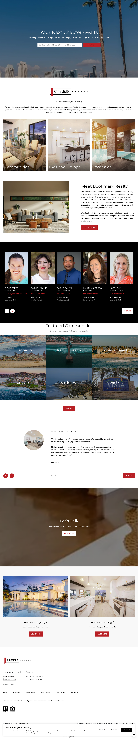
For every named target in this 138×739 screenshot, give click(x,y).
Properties (16, 689)
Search (91, 45)
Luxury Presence (21, 721)
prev (7, 311)
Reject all (102, 730)
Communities (30, 689)
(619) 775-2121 (36, 297)
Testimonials (61, 689)
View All (127, 311)
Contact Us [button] (69, 531)
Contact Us (74, 689)
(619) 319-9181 (9, 674)
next (12, 311)
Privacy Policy (129, 721)
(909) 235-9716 (62, 297)
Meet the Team (89, 227)
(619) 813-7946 (88, 297)
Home (5, 689)
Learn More (35, 631)
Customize (114, 730)
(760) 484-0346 (115, 297)
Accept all (127, 730)
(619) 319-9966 (10, 297)
